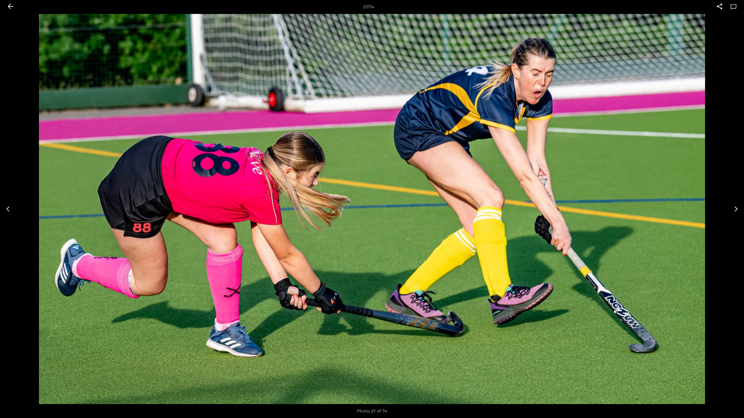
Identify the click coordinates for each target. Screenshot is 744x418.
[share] (719, 7)
